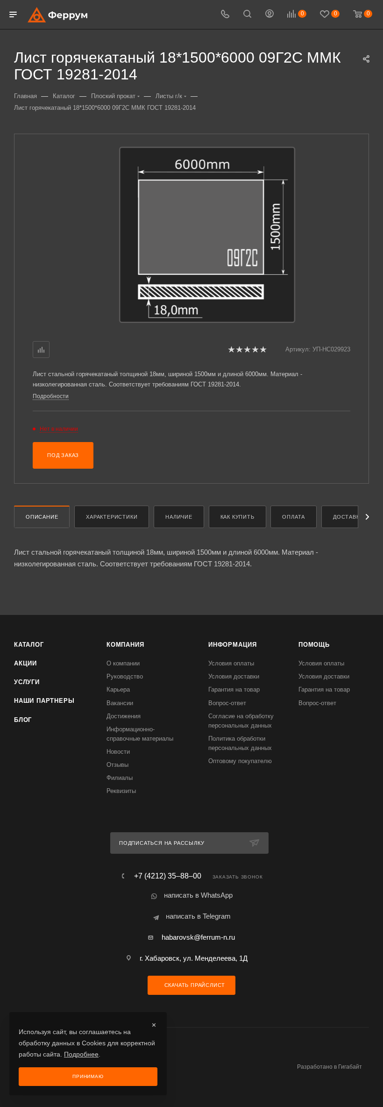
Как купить (237, 517)
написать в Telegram (198, 916)
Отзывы (117, 764)
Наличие (178, 517)
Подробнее (81, 1054)
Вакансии (119, 703)
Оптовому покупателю (240, 760)
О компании (123, 663)
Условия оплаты (231, 663)
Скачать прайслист (194, 985)
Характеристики (111, 517)
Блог (23, 719)
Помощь (314, 644)
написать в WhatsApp (198, 895)
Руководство (124, 676)
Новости (118, 751)
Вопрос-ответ (227, 703)
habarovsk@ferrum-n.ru (198, 937)
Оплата (293, 517)
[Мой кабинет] (269, 15)
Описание (42, 517)
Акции (25, 663)
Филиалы (119, 777)
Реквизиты (121, 790)
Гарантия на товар (234, 689)
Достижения (123, 716)
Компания (125, 644)
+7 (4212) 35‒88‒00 (167, 876)
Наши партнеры (44, 700)
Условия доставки (233, 676)
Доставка (348, 517)
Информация (232, 644)
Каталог (29, 644)
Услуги (27, 682)
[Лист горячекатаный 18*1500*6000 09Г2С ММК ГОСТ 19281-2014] (207, 235)
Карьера (118, 689)
